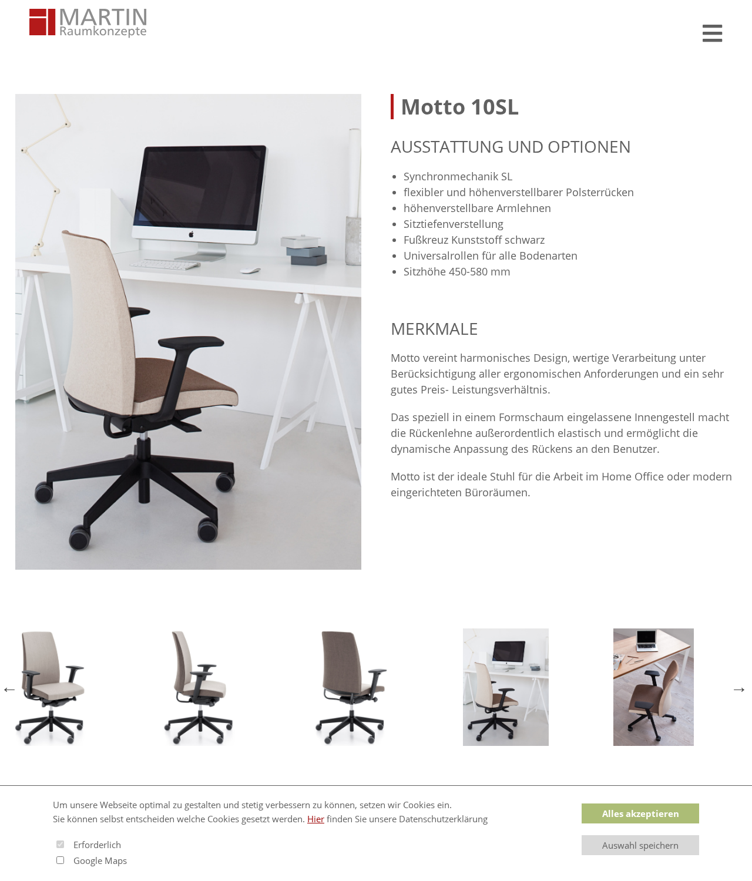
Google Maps (100, 860)
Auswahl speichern (640, 845)
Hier (315, 819)
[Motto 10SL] (188, 332)
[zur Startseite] (87, 23)
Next (740, 687)
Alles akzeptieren (640, 813)
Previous (12, 687)
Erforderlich (97, 844)
